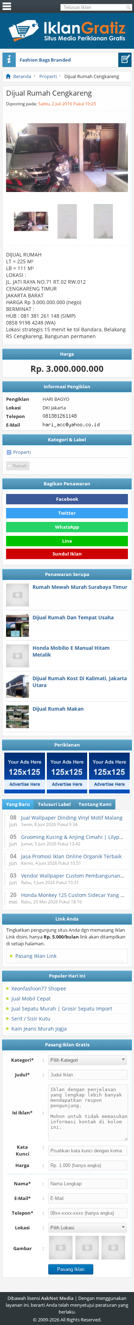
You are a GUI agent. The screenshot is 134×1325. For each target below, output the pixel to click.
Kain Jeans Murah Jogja (39, 1028)
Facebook (67, 499)
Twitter (67, 513)
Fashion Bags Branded (45, 60)
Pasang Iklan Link (35, 955)
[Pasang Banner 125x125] (24, 773)
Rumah (20, 466)
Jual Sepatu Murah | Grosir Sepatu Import (61, 1008)
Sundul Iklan (67, 555)
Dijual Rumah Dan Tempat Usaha (73, 617)
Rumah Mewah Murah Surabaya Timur (80, 587)
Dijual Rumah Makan (58, 708)
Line (67, 541)
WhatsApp (67, 527)
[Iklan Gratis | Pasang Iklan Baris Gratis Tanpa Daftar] (67, 40)
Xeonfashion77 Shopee (38, 988)
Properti (22, 452)
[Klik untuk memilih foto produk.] (61, 1247)
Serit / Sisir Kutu (30, 1018)
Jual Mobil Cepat (31, 998)
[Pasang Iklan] (124, 60)
